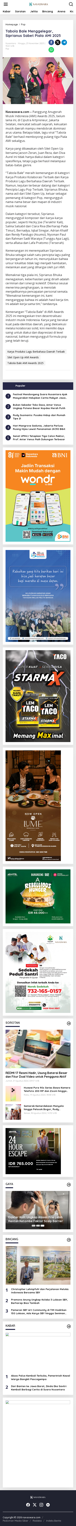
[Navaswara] (39, 4)
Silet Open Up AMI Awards (23, 357)
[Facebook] (28, 1504)
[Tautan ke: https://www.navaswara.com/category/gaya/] (69, 1184)
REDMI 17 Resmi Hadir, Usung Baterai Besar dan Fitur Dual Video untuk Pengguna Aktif (36, 1075)
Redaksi (37, 1520)
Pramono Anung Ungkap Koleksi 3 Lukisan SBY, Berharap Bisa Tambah (39, 1301)
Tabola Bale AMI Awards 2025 (25, 363)
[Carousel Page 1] (33, 1226)
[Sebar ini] (51, 42)
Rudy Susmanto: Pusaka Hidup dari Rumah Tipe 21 (39, 417)
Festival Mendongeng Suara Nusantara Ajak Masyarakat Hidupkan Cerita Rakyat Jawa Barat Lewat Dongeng (40, 396)
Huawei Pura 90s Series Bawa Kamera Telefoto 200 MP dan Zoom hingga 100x (47, 1089)
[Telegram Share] (64, 42)
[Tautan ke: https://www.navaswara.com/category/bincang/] (69, 1240)
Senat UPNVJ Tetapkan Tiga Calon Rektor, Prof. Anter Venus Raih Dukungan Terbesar (39, 437)
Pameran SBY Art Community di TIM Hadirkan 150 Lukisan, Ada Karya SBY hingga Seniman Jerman (38, 1311)
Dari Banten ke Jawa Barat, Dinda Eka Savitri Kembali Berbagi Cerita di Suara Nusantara (38, 1388)
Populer (20, 385)
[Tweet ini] (58, 42)
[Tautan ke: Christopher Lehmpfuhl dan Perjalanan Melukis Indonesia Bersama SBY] (38, 1265)
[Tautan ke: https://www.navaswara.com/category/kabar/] (69, 1326)
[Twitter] (34, 1504)
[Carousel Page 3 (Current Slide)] (42, 1226)
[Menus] (6, 4)
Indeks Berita (53, 1520)
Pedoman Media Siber (15, 1520)
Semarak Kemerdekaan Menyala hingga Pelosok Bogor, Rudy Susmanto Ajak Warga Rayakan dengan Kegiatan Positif (44, 1107)
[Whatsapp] (51, 50)
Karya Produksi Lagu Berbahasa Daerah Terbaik (36, 351)
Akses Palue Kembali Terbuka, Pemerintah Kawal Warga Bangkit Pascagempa (40, 1377)
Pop (7, 48)
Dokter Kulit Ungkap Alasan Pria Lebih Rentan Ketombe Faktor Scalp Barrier (35, 1219)
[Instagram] (41, 1504)
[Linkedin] (48, 1504)
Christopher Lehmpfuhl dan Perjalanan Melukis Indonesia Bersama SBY (40, 1291)
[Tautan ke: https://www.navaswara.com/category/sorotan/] (69, 1023)
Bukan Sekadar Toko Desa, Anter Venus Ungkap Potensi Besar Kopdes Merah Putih (39, 406)
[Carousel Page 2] (38, 1226)
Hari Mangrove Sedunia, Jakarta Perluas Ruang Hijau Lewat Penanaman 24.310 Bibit (39, 427)
